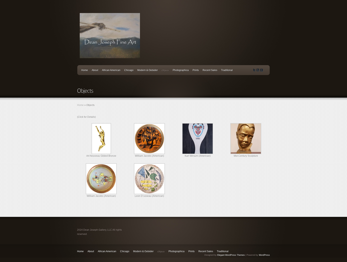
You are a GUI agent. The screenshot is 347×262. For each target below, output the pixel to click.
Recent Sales (210, 70)
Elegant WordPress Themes (231, 255)
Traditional (227, 70)
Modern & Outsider (147, 70)
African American (111, 70)
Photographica (181, 70)
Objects (165, 70)
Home (84, 70)
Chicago (129, 70)
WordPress (264, 255)
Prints (196, 70)
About (95, 70)
